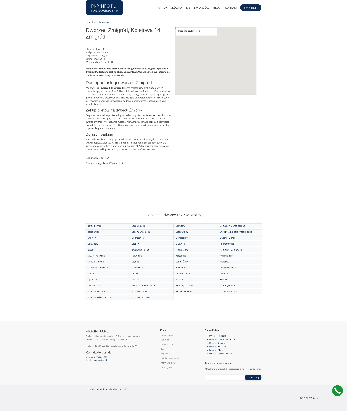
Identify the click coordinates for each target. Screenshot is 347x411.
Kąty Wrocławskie (96, 255)
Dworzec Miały (216, 350)
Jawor (90, 249)
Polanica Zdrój (183, 273)
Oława (135, 273)
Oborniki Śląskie (228, 267)
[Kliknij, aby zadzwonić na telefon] (337, 390)
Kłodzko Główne (95, 261)
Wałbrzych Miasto (229, 285)
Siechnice (136, 279)
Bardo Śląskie (138, 225)
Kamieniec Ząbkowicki (231, 249)
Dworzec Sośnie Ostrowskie (222, 339)
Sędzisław (92, 279)
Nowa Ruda (181, 267)
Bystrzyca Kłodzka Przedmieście (236, 231)
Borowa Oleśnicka (141, 231)
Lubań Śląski (182, 261)
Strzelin (224, 279)
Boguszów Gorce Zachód (232, 225)
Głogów (135, 243)
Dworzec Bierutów (217, 346)
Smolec (179, 279)
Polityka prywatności (169, 358)
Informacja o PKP (168, 363)
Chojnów (91, 237)
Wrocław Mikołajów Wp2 (99, 297)
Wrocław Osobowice (142, 297)
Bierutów (180, 225)
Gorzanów (92, 243)
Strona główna (170, 7)
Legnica (135, 261)
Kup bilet (251, 7)
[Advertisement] (173, 192)
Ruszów (224, 273)
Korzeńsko (137, 255)
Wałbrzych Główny (185, 285)
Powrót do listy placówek (98, 21)
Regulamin (165, 354)
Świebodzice (93, 285)
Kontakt (231, 7)
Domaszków (182, 237)
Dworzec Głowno (217, 343)
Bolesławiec (93, 231)
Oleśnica (91, 273)
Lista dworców (197, 7)
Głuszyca (180, 243)
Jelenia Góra (182, 249)
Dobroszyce (138, 237)
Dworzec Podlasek (217, 335)
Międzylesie (137, 267)
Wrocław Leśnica (228, 291)
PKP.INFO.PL (103, 6)
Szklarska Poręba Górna (144, 285)
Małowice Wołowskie (97, 267)
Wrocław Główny (140, 291)
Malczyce (224, 261)
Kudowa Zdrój (227, 255)
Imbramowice (227, 243)
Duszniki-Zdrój (227, 237)
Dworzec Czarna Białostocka (222, 353)
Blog (217, 7)
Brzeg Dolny (182, 231)
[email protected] (99, 360)
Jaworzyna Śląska (140, 249)
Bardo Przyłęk (94, 225)
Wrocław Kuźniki (184, 291)
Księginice (181, 255)
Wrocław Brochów (96, 291)
